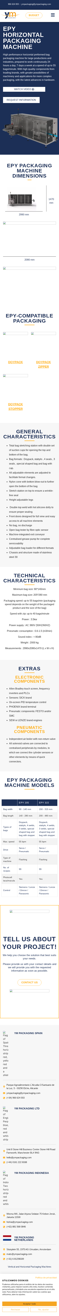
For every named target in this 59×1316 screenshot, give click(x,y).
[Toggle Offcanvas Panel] (52, 15)
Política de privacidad (46, 1277)
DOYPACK (15, 362)
